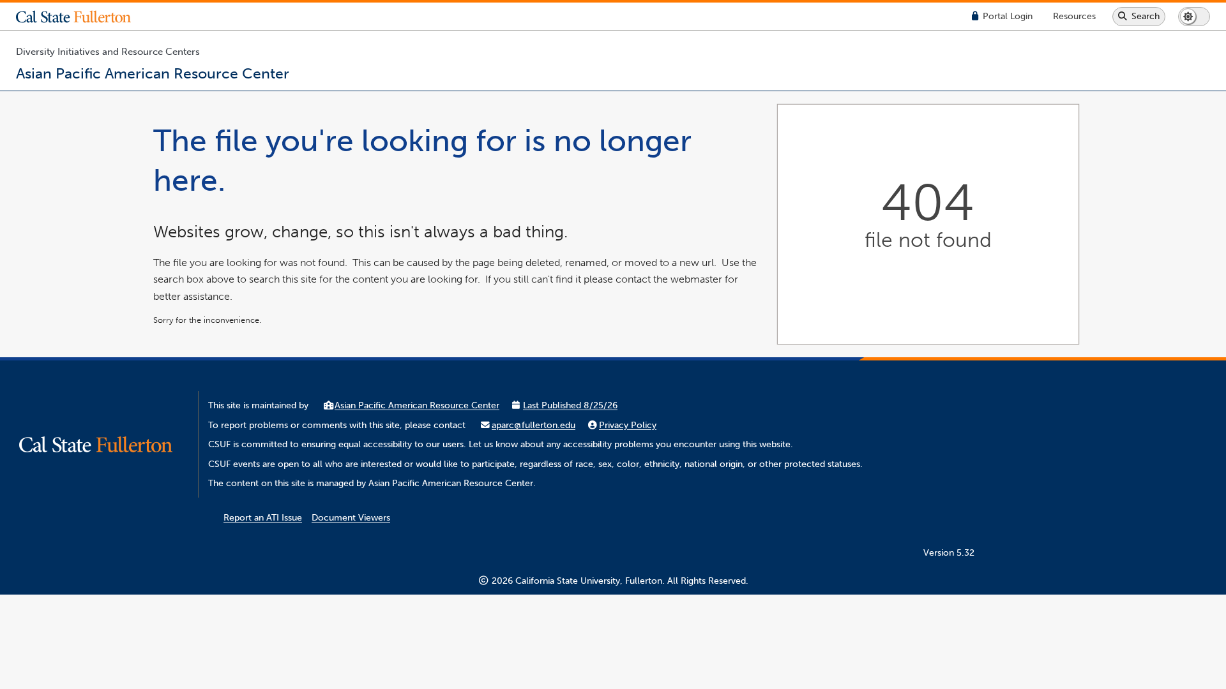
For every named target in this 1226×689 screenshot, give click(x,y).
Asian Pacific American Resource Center (417, 405)
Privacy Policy (627, 425)
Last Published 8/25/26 (570, 405)
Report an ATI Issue (262, 517)
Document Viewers (351, 517)
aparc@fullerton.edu (533, 425)
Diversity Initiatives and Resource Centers (108, 51)
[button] (83, 16)
